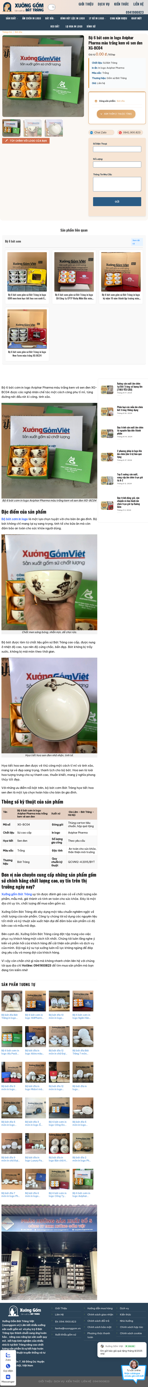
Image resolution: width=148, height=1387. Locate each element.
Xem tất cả (136, 242)
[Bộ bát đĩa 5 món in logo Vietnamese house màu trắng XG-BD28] (11, 1107)
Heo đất (54, 26)
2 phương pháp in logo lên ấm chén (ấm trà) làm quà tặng (129, 454)
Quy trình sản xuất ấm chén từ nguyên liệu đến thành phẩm (130, 430)
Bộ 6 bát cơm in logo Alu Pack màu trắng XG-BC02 (10, 1052)
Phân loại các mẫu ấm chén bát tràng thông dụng (130, 409)
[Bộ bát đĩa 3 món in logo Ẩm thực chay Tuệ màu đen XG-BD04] (35, 1107)
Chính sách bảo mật (99, 1327)
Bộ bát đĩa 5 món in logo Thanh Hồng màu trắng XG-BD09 (81, 1123)
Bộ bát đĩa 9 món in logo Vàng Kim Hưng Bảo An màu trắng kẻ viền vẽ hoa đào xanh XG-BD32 (10, 1088)
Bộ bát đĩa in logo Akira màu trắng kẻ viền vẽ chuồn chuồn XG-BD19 (34, 1052)
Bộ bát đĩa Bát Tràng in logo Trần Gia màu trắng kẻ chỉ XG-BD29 (9, 1016)
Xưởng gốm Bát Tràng (17, 894)
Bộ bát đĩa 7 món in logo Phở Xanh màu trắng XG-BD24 (10, 1195)
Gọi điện (8, 1370)
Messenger (8, 1381)
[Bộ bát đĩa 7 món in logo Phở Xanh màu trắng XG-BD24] (11, 1179)
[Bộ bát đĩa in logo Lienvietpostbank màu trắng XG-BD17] (82, 1072)
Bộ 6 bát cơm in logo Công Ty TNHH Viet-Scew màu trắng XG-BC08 (58, 1195)
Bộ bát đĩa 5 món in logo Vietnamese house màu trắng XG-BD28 (10, 1123)
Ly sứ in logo (96, 18)
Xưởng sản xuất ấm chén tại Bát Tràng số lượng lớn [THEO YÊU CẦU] (129, 386)
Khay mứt (136, 18)
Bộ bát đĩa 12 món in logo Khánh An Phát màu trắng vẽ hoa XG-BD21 (57, 1088)
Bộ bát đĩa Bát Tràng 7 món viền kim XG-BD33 (80, 1052)
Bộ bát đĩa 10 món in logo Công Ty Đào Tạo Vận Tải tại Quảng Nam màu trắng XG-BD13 (58, 1016)
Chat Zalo (100, 132)
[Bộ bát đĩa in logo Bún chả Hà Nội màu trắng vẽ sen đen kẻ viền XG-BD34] (59, 1143)
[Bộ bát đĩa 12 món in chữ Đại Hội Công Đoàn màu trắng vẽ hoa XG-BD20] (59, 1036)
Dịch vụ (104, 4)
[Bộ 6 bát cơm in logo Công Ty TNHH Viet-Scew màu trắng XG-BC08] (59, 1179)
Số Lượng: (98, 159)
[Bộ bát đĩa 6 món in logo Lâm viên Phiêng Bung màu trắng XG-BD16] (35, 1179)
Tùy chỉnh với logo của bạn (28, 140)
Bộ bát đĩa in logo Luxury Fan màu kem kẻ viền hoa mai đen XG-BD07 (34, 1159)
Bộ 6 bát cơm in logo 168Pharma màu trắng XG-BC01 (34, 1016)
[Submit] (53, 7)
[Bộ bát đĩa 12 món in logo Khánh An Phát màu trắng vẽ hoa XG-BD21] (59, 1072)
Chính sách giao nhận (100, 1314)
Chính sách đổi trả (98, 1320)
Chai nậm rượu (118, 18)
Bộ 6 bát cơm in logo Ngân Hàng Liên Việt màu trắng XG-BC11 (81, 1016)
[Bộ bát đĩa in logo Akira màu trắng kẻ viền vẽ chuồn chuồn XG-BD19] (35, 1036)
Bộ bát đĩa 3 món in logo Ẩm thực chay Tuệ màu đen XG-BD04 (34, 1123)
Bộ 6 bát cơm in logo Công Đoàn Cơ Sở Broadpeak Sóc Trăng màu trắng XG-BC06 (58, 1123)
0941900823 (135, 12)
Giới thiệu (86, 4)
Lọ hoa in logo (74, 26)
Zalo (8, 1359)
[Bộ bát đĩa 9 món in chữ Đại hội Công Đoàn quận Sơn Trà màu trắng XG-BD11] (11, 1143)
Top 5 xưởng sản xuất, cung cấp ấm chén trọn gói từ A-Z (130, 477)
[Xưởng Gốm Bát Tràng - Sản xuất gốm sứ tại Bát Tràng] (23, 7)
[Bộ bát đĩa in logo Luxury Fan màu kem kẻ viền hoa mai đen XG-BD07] (35, 1143)
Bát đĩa (49, 18)
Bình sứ (91, 26)
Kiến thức (121, 4)
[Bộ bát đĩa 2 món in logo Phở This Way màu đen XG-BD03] (82, 1143)
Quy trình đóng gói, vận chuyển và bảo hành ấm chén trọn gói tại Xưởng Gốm (128, 502)
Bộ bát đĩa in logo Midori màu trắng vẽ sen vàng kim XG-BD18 (34, 1088)
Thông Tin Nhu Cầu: (102, 174)
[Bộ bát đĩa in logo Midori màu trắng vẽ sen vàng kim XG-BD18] (35, 1072)
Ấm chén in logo (31, 18)
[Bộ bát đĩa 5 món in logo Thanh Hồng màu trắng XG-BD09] (82, 1107)
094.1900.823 (67, 1321)
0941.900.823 (131, 132)
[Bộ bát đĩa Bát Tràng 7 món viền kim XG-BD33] (82, 1036)
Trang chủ (7, 32)
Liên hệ (138, 4)
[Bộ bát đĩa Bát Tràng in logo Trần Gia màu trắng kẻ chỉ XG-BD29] (11, 1000)
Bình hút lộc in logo (72, 18)
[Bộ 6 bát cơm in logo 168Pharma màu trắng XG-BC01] (35, 1000)
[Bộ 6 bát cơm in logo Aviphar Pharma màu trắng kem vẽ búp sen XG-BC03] (82, 1179)
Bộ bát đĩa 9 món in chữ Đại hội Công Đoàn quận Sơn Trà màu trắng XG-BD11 (10, 1159)
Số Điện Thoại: (100, 143)
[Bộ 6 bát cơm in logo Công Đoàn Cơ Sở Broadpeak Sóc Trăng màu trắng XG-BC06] (59, 1107)
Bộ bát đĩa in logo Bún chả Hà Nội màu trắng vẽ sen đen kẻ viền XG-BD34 (58, 1159)
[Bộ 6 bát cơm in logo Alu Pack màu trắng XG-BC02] (11, 1036)
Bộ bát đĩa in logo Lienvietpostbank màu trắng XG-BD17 (81, 1088)
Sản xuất (11, 18)
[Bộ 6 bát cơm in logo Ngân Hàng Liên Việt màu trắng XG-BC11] (82, 1000)
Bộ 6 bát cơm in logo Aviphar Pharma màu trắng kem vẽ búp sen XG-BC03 (81, 1195)
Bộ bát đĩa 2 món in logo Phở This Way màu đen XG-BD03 (81, 1159)
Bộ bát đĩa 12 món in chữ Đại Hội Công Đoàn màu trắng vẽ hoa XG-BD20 (57, 1052)
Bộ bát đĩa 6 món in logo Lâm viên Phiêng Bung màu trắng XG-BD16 (34, 1195)
